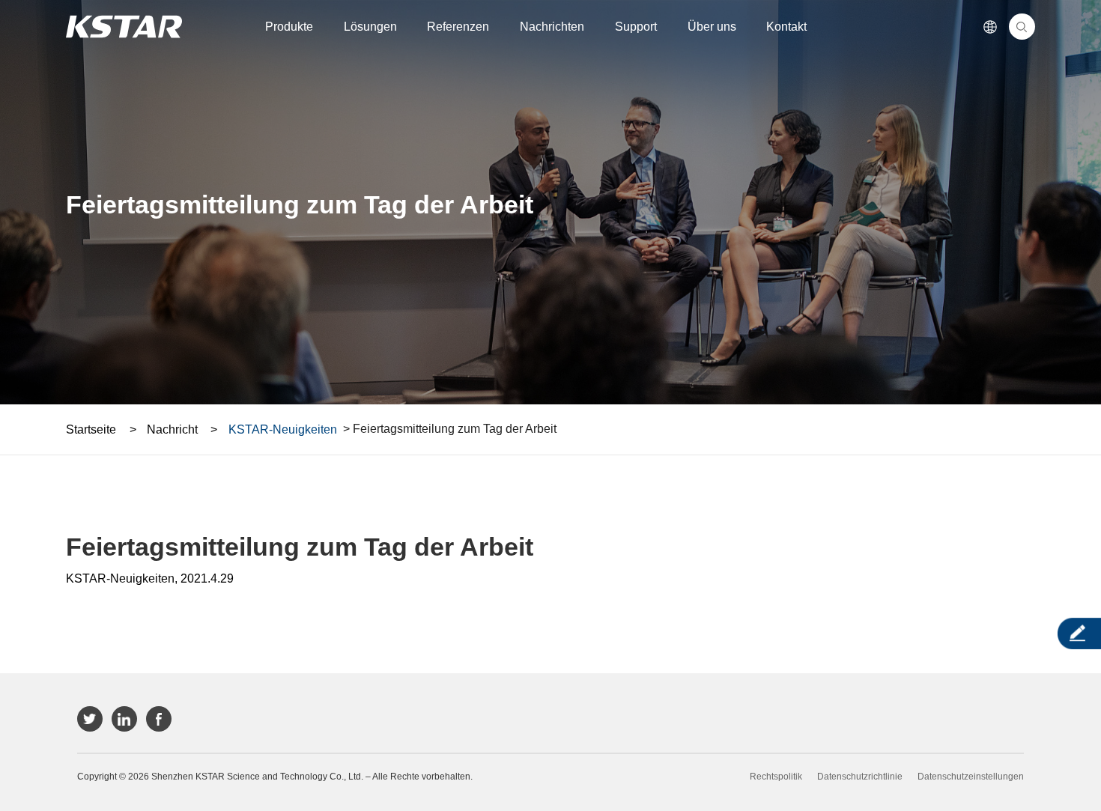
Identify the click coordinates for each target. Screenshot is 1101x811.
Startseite (91, 429)
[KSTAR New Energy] (124, 26)
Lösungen (370, 26)
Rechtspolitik (776, 776)
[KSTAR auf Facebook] (159, 719)
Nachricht (172, 429)
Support (636, 26)
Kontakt (786, 26)
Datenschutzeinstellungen (971, 776)
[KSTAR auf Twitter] (90, 719)
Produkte (289, 26)
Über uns (712, 26)
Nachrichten (552, 26)
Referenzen (458, 26)
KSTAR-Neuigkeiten (282, 429)
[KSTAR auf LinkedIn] (124, 719)
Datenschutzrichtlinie (860, 776)
